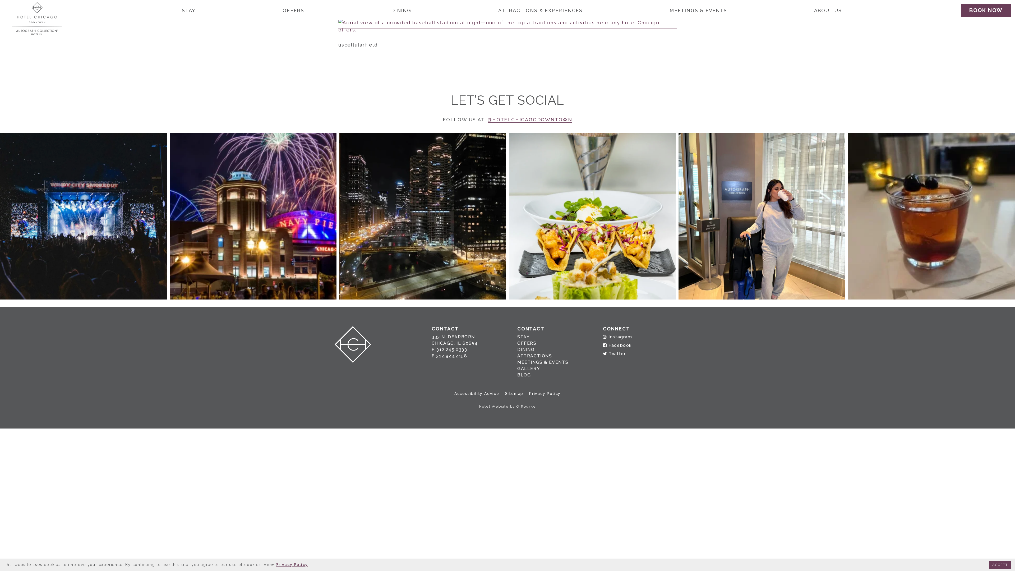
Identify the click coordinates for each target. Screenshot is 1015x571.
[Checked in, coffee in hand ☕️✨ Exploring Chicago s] (762, 216)
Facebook (619, 345)
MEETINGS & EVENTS (542, 362)
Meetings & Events (698, 10)
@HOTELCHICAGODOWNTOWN (530, 119)
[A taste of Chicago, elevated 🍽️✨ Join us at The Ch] (592, 216)
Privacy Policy (545, 394)
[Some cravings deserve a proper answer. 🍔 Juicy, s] (83, 216)
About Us (828, 10)
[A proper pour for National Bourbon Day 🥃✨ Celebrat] (931, 216)
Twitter (616, 353)
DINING (526, 349)
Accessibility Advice (476, 394)
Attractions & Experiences (540, 10)
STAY (523, 336)
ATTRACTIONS (534, 355)
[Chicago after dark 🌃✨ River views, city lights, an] (422, 216)
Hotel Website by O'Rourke (507, 406)
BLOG (524, 374)
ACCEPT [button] (1000, 565)
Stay (189, 10)
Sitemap (514, 394)
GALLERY (528, 368)
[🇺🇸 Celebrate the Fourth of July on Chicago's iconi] (253, 216)
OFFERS (527, 343)
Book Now (986, 10)
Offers (293, 10)
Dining (401, 10)
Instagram (619, 336)
